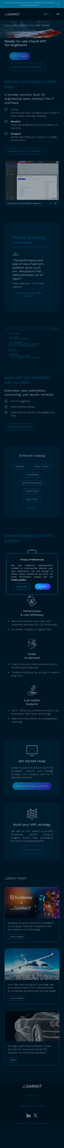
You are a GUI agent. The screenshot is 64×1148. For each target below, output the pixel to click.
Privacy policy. (18, 579)
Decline (22, 586)
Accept (43, 586)
